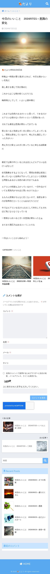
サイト (6, 363)
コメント (8, 311)
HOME (26, 563)
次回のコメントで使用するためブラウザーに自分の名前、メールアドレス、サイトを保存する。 (26, 374)
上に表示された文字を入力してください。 (21, 387)
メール (7, 352)
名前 (6, 342)
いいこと (17, 250)
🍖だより (25, 4)
